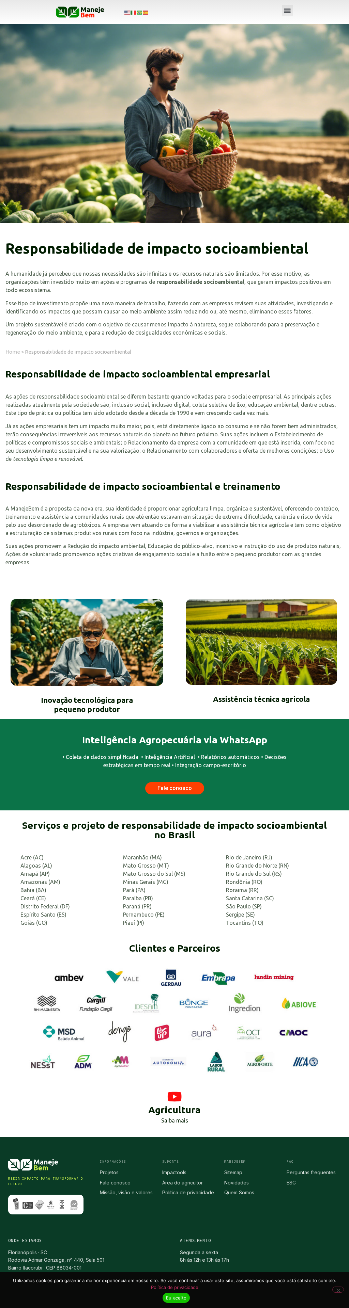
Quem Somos (239, 1192)
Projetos (109, 1172)
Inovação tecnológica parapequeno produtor (87, 704)
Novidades (236, 1182)
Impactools (174, 1172)
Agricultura (174, 1109)
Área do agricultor (182, 1182)
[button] (287, 10)
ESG (291, 1182)
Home (12, 352)
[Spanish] (146, 12)
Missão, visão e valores (126, 1192)
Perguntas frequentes (311, 1172)
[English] (127, 12)
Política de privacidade (188, 1192)
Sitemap (233, 1172)
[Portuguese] (140, 12)
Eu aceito (176, 1298)
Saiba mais (174, 1120)
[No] (338, 1290)
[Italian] (134, 12)
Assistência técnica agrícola (261, 699)
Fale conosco (115, 1182)
